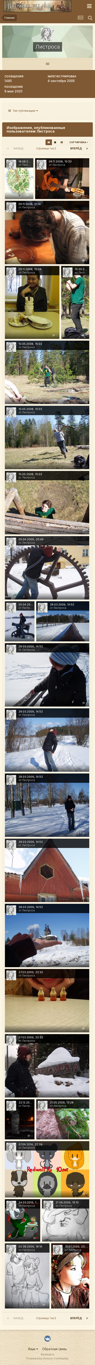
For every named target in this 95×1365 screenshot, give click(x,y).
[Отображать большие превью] (55, 142)
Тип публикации (23, 110)
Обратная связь (54, 1349)
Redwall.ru (47, 1354)
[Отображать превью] (49, 142)
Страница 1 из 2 (46, 148)
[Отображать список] (61, 142)
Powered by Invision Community (47, 1358)
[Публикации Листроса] (47, 64)
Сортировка (78, 142)
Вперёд (76, 148)
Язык (32, 1349)
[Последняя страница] (87, 148)
